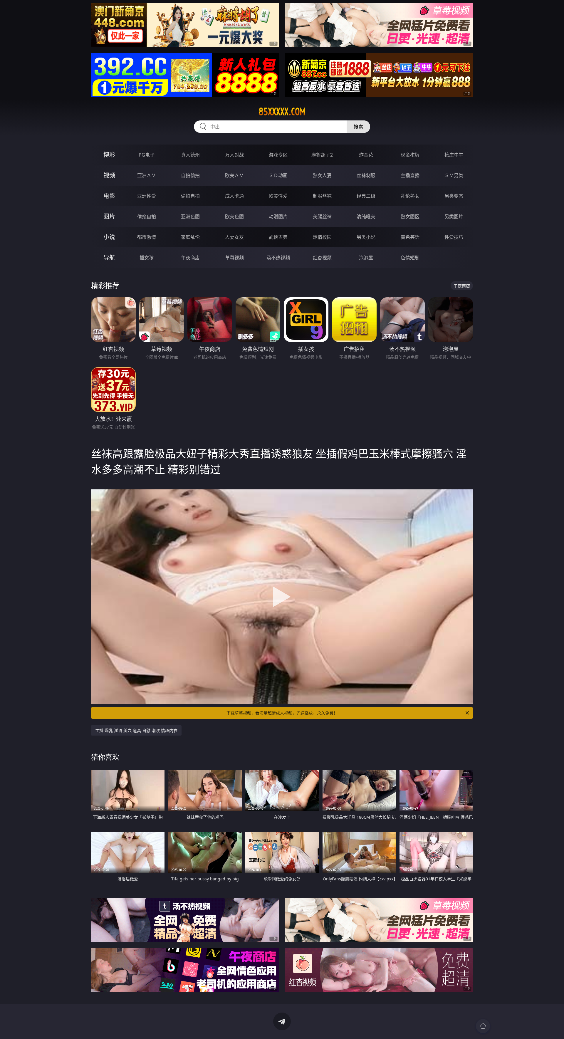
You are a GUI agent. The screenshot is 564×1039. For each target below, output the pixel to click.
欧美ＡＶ (234, 175)
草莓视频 (234, 257)
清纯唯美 (366, 216)
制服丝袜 (322, 196)
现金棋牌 (410, 155)
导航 (109, 257)
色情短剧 (410, 257)
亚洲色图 (190, 216)
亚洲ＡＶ (146, 175)
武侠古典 (278, 237)
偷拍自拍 (190, 196)
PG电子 (147, 155)
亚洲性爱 (146, 196)
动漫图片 (278, 216)
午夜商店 (190, 257)
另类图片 (453, 216)
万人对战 (234, 155)
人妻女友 (234, 237)
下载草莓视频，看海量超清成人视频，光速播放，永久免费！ (282, 713)
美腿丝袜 (322, 216)
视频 (109, 175)
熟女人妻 (322, 175)
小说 (109, 237)
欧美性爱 (278, 196)
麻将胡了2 (322, 155)
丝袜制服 (366, 175)
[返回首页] (483, 1026)
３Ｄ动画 (278, 175)
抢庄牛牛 (453, 155)
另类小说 (366, 237)
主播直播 (410, 175)
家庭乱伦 (190, 237)
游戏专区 (278, 155)
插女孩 (147, 257)
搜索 (358, 126)
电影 (109, 196)
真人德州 (190, 155)
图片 (109, 216)
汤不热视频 (278, 257)
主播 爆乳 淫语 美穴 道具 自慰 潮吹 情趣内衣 (136, 730)
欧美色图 (234, 216)
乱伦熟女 (410, 196)
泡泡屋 (366, 257)
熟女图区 (410, 216)
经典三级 (366, 196)
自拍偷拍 (190, 175)
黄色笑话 (410, 237)
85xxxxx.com (282, 112)
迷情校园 (322, 237)
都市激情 (146, 237)
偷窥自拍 (146, 216)
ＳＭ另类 (453, 175)
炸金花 (366, 155)
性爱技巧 (453, 237)
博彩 (109, 155)
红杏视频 (322, 257)
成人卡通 (234, 196)
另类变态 (453, 196)
